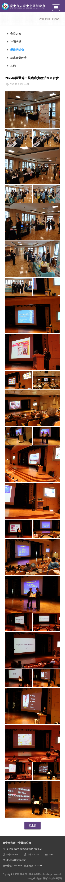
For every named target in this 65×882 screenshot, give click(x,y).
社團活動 (15, 41)
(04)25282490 (12, 854)
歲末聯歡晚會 (18, 57)
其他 (13, 65)
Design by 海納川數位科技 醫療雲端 (45, 878)
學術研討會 (17, 49)
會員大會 (15, 33)
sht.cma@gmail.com (16, 859)
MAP (51, 854)
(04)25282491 (34, 854)
